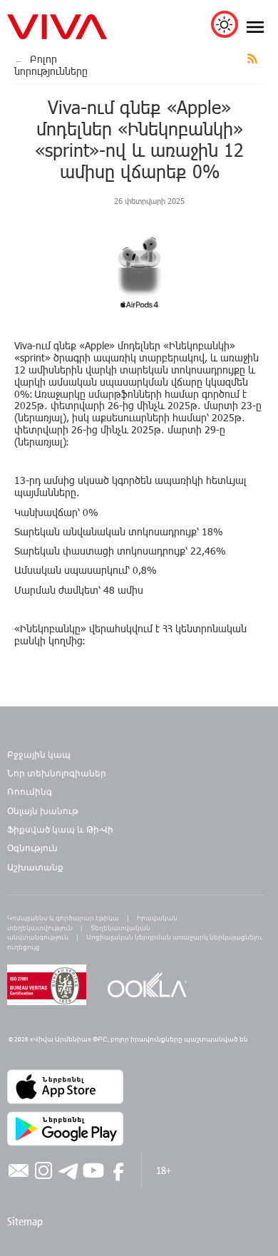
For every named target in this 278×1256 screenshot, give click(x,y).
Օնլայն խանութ (42, 810)
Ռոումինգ (30, 791)
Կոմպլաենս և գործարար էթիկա (63, 918)
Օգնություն (32, 847)
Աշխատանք (35, 866)
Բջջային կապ (39, 754)
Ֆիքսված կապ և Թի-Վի (60, 829)
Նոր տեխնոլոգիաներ (56, 772)
